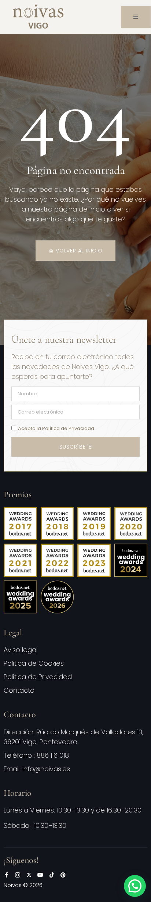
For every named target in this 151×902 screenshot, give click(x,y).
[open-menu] (136, 16)
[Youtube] (40, 875)
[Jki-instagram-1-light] (17, 875)
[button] (135, 886)
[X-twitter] (29, 875)
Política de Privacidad (68, 428)
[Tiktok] (51, 875)
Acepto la (56, 428)
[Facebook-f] (6, 875)
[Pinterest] (63, 875)
